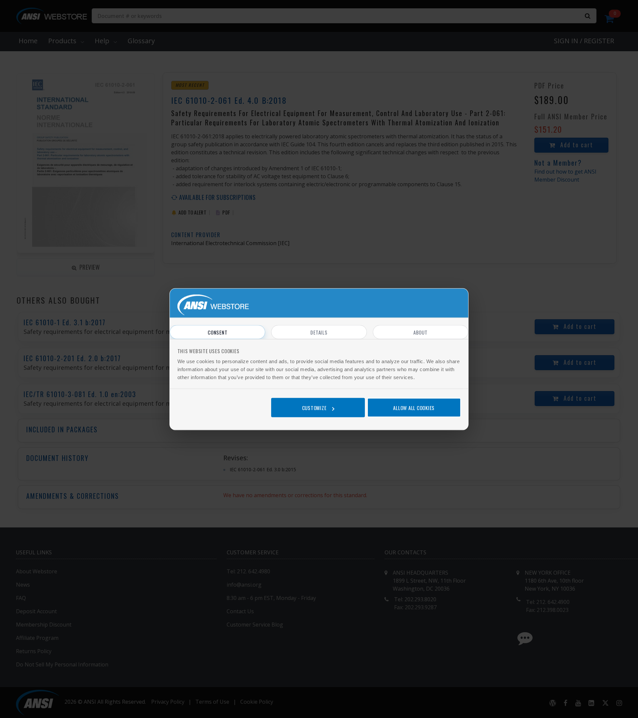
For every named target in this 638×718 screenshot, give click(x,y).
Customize (314, 407)
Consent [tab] (217, 332)
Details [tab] (318, 332)
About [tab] (420, 332)
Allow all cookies (414, 407)
